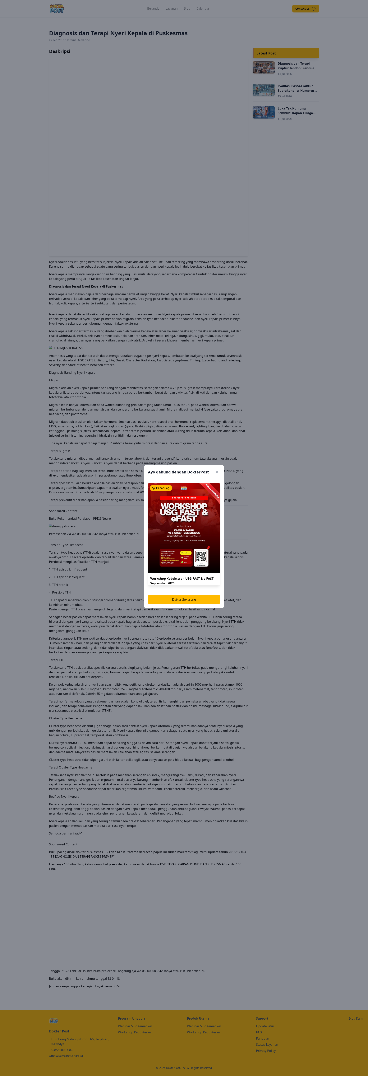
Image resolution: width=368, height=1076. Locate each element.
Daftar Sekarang (184, 599)
